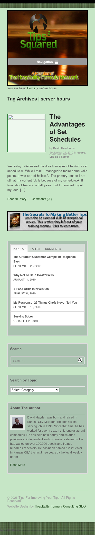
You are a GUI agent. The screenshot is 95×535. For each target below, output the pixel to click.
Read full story (16, 199)
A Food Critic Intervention (31, 289)
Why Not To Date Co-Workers (33, 275)
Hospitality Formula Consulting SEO (60, 506)
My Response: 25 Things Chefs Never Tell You (45, 302)
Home (31, 88)
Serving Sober (23, 316)
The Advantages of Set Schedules (67, 128)
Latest (35, 249)
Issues (81, 152)
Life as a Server (59, 156)
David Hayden (62, 148)
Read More (17, 465)
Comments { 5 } (42, 199)
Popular (19, 249)
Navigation (45, 61)
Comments (53, 249)
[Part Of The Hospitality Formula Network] (38, 47)
